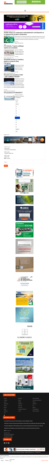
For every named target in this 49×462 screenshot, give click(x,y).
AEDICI (34, 407)
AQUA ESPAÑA (36, 398)
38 (16, 111)
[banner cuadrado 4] (24, 213)
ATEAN (34, 402)
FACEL (5, 405)
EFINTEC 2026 (6, 157)
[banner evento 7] (24, 348)
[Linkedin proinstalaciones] (5, 443)
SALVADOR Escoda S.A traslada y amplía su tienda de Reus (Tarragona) (14, 61)
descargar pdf (8, 430)
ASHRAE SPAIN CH (22, 409)
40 (16, 115)
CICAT (19, 411)
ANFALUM (6, 403)
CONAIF (5, 400)
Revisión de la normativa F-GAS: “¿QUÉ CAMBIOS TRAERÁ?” (13, 76)
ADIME (19, 402)
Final (16, 131)
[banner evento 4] (24, 365)
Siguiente (17, 129)
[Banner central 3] (24, 139)
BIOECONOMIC (36, 411)
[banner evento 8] (24, 382)
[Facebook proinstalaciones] (7, 443)
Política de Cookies (44, 460)
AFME (5, 402)
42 (16, 120)
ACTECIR (20, 407)
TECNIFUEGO (35, 409)
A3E (5, 412)
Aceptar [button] (2, 460)
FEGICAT (20, 398)
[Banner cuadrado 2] (24, 186)
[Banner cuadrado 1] (24, 172)
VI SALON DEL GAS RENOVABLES (10, 149)
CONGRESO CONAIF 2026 (8, 153)
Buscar (6, 165)
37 (16, 108)
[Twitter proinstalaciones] (8, 443)
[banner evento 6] (24, 314)
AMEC (19, 400)
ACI (33, 405)
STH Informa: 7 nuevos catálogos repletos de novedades (14, 47)
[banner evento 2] (24, 298)
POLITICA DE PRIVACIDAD (9, 434)
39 (16, 113)
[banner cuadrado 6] (24, 246)
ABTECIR (34, 403)
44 (16, 124)
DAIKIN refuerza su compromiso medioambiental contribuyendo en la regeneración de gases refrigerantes (24, 33)
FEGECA (6, 411)
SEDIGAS (20, 403)
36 (16, 106)
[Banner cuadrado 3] (24, 199)
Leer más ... (17, 41)
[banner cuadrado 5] (24, 229)
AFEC (5, 409)
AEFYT (5, 407)
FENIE (5, 398)
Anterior (17, 104)
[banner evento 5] (24, 281)
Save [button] (10, 460)
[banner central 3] (24, 26)
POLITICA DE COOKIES (9, 435)
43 (16, 122)
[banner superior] (30, 2)
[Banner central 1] (24, 18)
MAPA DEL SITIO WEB (8, 437)
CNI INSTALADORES (37, 400)
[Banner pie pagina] (24, 449)
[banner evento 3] (24, 331)
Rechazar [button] (7, 460)
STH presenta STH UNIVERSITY (13, 93)
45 (16, 126)
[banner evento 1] (24, 264)
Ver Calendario (7, 158)
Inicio (17, 101)
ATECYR (20, 405)
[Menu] (25, 10)
